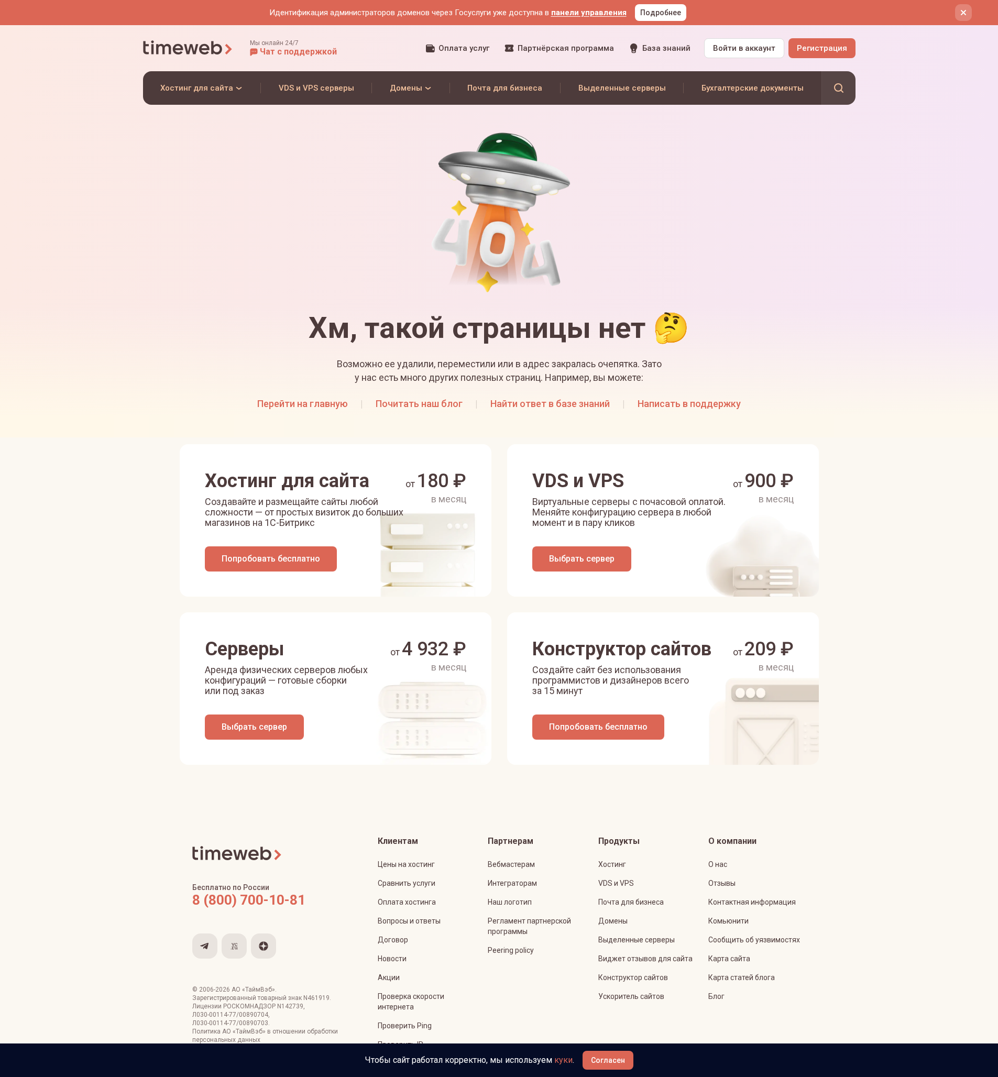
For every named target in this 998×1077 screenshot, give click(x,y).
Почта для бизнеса (631, 902)
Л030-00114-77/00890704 (230, 1014)
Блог (716, 996)
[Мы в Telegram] (204, 946)
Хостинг (612, 864)
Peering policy (511, 950)
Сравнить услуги (406, 883)
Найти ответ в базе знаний (550, 403)
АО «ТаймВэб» (253, 989)
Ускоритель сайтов (631, 996)
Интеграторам (512, 883)
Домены (613, 921)
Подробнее (660, 12)
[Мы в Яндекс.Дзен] (263, 946)
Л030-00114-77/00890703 (230, 1023)
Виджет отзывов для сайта (645, 958)
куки (563, 1060)
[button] (293, 48)
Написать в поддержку (689, 403)
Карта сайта (729, 958)
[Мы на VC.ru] (234, 946)
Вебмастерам (511, 864)
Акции (389, 977)
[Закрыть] (963, 12)
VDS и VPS (616, 883)
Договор (393, 940)
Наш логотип (510, 902)
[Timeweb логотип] (188, 48)
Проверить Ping (405, 1025)
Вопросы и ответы (409, 921)
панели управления (589, 12)
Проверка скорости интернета (411, 1001)
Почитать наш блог (419, 403)
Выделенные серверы (636, 940)
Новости (392, 958)
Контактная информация (752, 902)
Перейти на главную (302, 403)
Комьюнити (728, 921)
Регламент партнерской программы (529, 926)
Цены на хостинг (406, 864)
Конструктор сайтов (633, 977)
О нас (717, 864)
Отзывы (722, 883)
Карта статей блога (741, 977)
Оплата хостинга (407, 902)
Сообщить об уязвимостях (754, 940)
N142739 (290, 1006)
